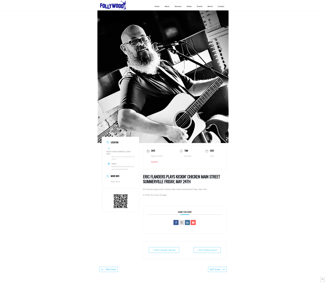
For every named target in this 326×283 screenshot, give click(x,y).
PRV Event (111, 269)
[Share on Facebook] (176, 222)
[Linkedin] (187, 222)
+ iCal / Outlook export (207, 250)
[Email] (193, 222)
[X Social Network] (181, 222)
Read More (115, 181)
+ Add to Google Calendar (164, 250)
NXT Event (215, 269)
